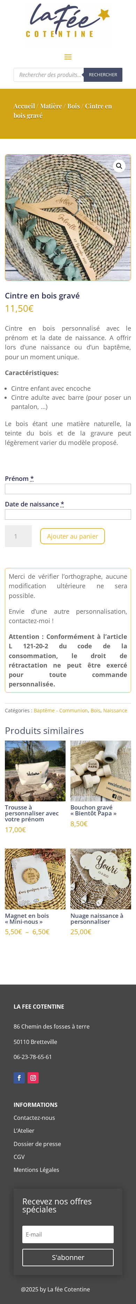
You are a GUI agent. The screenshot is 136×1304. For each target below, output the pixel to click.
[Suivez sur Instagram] (33, 1077)
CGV (19, 1157)
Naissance (115, 710)
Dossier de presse (37, 1144)
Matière (51, 106)
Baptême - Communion (61, 710)
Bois (73, 106)
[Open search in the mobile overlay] (68, 75)
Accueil (24, 106)
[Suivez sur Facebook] (19, 1077)
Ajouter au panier (72, 536)
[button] (119, 166)
